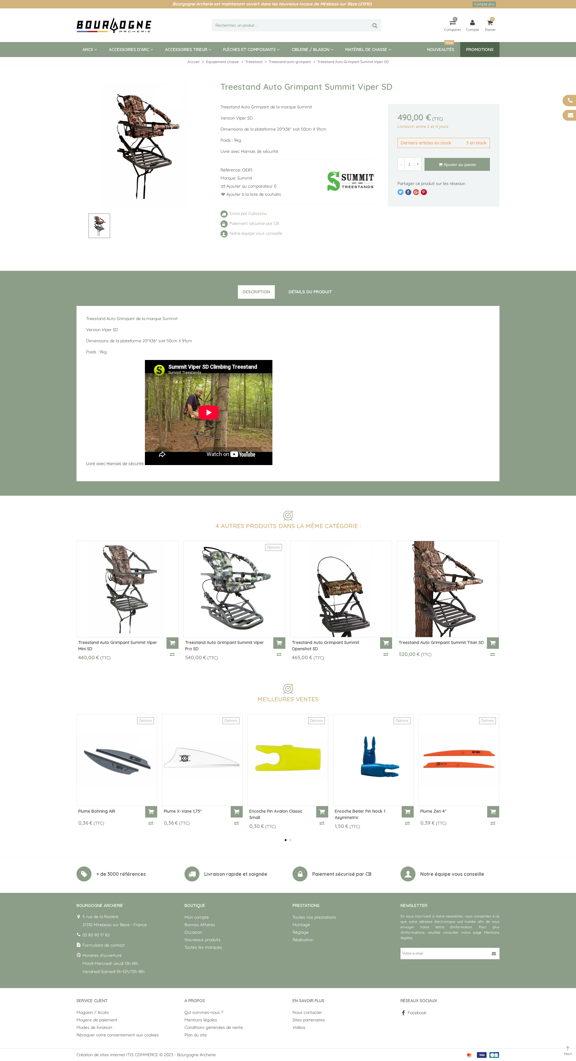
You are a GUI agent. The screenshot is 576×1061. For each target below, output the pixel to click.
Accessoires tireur (186, 49)
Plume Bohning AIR (96, 811)
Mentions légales (200, 1020)
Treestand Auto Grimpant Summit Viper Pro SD (224, 645)
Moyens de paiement (96, 1020)
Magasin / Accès (92, 1012)
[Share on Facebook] (408, 192)
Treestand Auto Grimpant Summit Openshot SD (325, 645)
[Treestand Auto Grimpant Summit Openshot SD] (341, 589)
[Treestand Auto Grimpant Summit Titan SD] (448, 589)
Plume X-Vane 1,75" (183, 811)
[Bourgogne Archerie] (114, 25)
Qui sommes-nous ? (203, 1012)
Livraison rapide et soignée (235, 874)
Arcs (87, 49)
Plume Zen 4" (433, 811)
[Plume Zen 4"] (459, 760)
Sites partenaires (308, 1020)
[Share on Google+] (416, 192)
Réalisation (303, 939)
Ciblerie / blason (310, 49)
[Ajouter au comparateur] (172, 654)
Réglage (300, 932)
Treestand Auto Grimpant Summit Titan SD (441, 642)
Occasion (193, 932)
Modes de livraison (94, 1027)
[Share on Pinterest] (424, 192)
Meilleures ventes (288, 699)
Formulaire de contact (103, 945)
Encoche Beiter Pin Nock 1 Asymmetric (360, 814)
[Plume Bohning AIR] (117, 760)
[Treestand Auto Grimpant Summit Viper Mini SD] (127, 589)
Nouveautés (440, 47)
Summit (244, 178)
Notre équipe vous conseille (452, 874)
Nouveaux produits (202, 939)
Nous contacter (307, 1012)
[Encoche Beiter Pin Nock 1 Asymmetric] (373, 760)
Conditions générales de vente (213, 1027)
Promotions (480, 49)
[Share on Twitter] (401, 192)
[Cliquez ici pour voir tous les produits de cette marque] (350, 181)
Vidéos (298, 1027)
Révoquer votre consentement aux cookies (117, 1035)
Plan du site (195, 1035)
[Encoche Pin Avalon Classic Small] (288, 760)
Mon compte (196, 917)
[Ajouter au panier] (172, 643)
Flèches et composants (249, 49)
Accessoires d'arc (129, 49)
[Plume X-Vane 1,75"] (202, 760)
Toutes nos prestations (314, 917)
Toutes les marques (203, 947)
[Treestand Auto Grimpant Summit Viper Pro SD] (234, 589)
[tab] (256, 292)
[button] (285, 840)
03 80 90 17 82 (96, 935)
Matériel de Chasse (366, 49)
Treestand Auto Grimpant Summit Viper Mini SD (117, 645)
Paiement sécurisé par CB (341, 874)
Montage (301, 924)
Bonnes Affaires (199, 924)
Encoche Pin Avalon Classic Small (275, 814)
